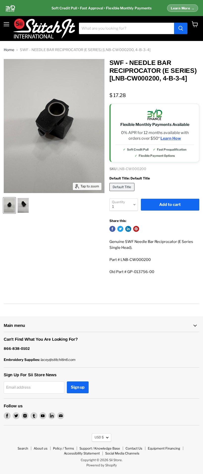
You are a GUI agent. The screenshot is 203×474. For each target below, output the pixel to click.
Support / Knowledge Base (99, 448)
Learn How (170, 138)
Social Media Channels (122, 453)
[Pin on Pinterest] (136, 229)
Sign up (78, 387)
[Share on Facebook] (112, 229)
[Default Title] (122, 192)
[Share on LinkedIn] (128, 229)
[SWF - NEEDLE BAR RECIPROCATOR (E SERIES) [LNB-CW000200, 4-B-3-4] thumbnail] (9, 205)
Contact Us (134, 448)
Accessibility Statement (82, 453)
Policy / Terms (63, 448)
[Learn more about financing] (101, 8)
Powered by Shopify (101, 465)
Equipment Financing (164, 448)
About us (41, 448)
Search (23, 448)
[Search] (180, 28)
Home (9, 50)
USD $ (99, 437)
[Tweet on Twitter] (120, 229)
